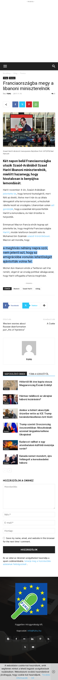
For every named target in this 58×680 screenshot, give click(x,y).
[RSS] (48, 639)
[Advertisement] (29, 32)
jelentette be (9, 193)
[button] (5, 66)
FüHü (9, 93)
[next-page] (9, 470)
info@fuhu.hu (34, 630)
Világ (15, 73)
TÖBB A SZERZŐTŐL (39, 374)
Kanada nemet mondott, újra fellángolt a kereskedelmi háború (35, 459)
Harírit (6, 232)
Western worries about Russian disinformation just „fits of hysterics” (14, 326)
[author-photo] (29, 355)
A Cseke (51, 323)
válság (37, 288)
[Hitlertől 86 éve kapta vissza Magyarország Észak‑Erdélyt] (10, 385)
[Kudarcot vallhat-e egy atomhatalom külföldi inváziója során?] (10, 445)
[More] (44, 305)
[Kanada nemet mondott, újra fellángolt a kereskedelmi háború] (10, 459)
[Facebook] (15, 104)
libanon (16, 288)
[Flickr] (24, 639)
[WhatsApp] (36, 104)
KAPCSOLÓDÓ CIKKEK (15, 374)
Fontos (23, 73)
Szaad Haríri (27, 288)
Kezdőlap (7, 73)
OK (32, 678)
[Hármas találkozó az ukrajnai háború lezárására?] (10, 399)
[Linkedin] (32, 639)
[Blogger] (8, 639)
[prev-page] (5, 470)
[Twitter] (22, 104)
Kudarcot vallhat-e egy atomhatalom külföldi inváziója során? (36, 445)
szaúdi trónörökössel (38, 236)
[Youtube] (33, 647)
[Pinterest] (29, 104)
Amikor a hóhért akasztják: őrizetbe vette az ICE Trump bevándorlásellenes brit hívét (35, 413)
